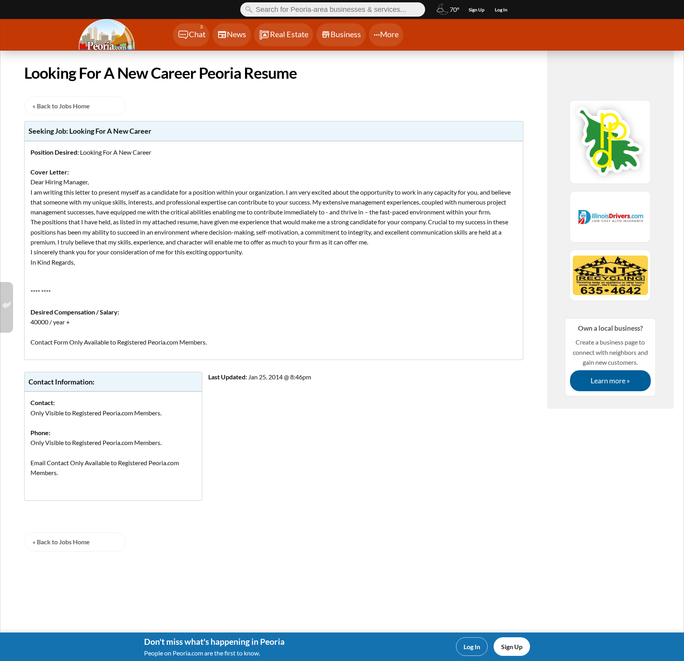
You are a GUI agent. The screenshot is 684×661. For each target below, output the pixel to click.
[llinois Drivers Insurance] (610, 220)
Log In (472, 646)
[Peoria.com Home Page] (116, 35)
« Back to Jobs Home (61, 106)
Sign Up (511, 646)
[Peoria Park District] (610, 145)
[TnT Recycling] (610, 279)
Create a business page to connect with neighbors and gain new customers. (610, 354)
